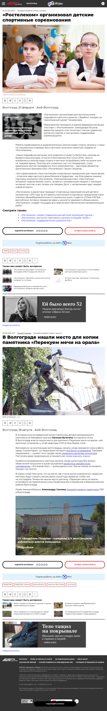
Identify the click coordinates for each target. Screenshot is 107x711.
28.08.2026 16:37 (8, 333)
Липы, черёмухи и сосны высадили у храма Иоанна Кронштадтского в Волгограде (31, 613)
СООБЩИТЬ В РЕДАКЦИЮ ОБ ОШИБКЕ (90, 662)
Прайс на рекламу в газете (41, 659)
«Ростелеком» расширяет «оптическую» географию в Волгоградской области (30, 271)
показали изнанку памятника (83, 489)
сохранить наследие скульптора (79, 453)
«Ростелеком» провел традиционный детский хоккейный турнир (56, 215)
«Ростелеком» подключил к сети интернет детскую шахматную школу (82, 271)
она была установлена (78, 450)
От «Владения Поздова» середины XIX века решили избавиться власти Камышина (55, 540)
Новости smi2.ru (11, 325)
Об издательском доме (65, 659)
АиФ (18, 417)
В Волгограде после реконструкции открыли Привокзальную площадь (32, 604)
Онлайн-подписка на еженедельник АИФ (56, 662)
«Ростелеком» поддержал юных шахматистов (45, 220)
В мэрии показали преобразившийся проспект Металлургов (80, 604)
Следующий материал (55, 704)
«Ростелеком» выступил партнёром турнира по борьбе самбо (55, 218)
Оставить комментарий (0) (85, 231)
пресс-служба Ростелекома (13, 94)
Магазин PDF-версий (27, 662)
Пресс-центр (83, 659)
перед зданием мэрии (78, 456)
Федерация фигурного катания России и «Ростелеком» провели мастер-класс (30, 287)
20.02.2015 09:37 (8, 11)
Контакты (23, 659)
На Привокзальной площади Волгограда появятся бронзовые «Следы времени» (82, 613)
